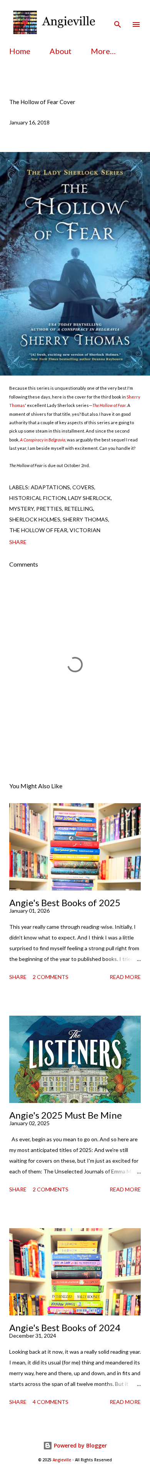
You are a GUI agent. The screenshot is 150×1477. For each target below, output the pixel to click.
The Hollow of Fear (109, 405)
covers (83, 487)
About (61, 51)
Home (19, 51)
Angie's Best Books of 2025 (64, 902)
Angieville (62, 1459)
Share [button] (18, 542)
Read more (125, 977)
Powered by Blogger (79, 1445)
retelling (78, 508)
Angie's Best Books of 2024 (64, 1327)
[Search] (117, 13)
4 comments (50, 1402)
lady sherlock (89, 498)
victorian (85, 530)
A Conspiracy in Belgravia (42, 439)
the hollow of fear (38, 530)
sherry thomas (85, 519)
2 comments (50, 977)
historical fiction (37, 498)
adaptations (50, 487)
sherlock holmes (34, 519)
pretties (49, 508)
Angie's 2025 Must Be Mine (65, 1115)
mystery (21, 508)
